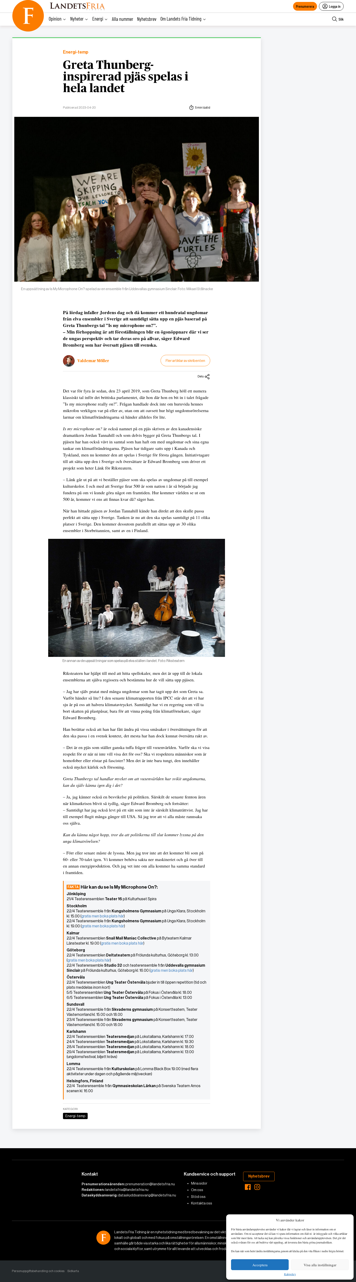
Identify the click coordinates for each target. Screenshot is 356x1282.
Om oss (197, 1190)
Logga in (335, 6)
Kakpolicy (290, 1274)
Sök (341, 19)
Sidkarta (73, 1271)
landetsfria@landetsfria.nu (126, 1190)
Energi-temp (75, 52)
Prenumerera (305, 6)
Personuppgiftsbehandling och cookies (38, 1271)
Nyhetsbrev (146, 19)
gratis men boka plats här (102, 916)
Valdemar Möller (93, 361)
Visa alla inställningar (320, 1264)
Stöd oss (198, 1197)
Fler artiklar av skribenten (185, 360)
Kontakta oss (201, 1203)
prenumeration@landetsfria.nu (150, 1184)
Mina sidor (199, 1183)
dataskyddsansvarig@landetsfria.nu (147, 1195)
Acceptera (260, 1264)
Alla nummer (122, 19)
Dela (201, 376)
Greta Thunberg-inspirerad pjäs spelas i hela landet (125, 77)
